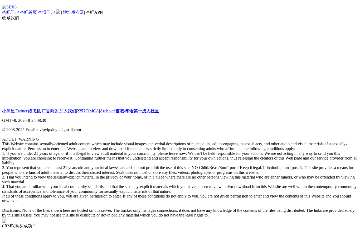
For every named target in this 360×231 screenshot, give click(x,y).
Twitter (21, 111)
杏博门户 (46, 12)
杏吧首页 (28, 12)
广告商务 (50, 111)
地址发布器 (73, 12)
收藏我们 (10, 18)
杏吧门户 (10, 12)
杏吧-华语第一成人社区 (137, 111)
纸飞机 (34, 111)
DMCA (92, 111)
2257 (81, 111)
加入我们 (67, 111)
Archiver (107, 111)
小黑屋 (8, 111)
